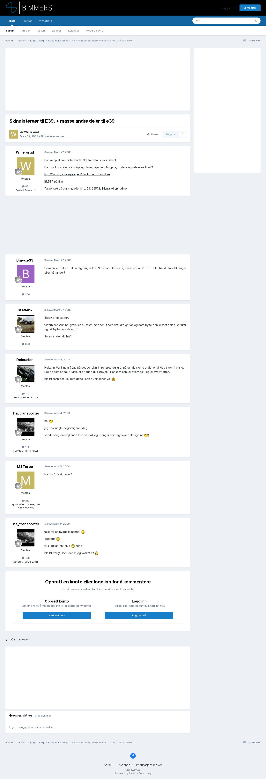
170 (27, 393)
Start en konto (56, 615)
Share (153, 134)
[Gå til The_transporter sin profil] (25, 427)
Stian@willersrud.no (114, 188)
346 (27, 294)
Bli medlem (250, 7)
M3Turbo (25, 467)
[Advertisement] (80, 79)
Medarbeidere (94, 30)
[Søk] (256, 21)
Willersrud (31, 132)
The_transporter (25, 413)
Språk (108, 765)
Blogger (56, 30)
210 (27, 500)
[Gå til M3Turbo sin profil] (25, 480)
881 (27, 186)
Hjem (12, 20)
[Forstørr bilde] (113, 378)
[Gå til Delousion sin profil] (25, 373)
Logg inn (228, 8)
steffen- (25, 310)
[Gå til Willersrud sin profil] (13, 134)
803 (27, 343)
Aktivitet (27, 20)
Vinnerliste (45, 20)
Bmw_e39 (24, 260)
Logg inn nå (139, 615)
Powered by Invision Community (133, 773)
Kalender (73, 30)
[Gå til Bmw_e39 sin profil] (25, 274)
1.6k (27, 447)
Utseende (124, 765)
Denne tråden (239, 20)
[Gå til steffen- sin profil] (25, 324)
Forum (10, 30)
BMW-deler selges (52, 136)
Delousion (24, 360)
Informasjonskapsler (149, 765)
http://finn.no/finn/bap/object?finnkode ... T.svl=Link (77, 174)
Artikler (25, 30)
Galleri (41, 30)
